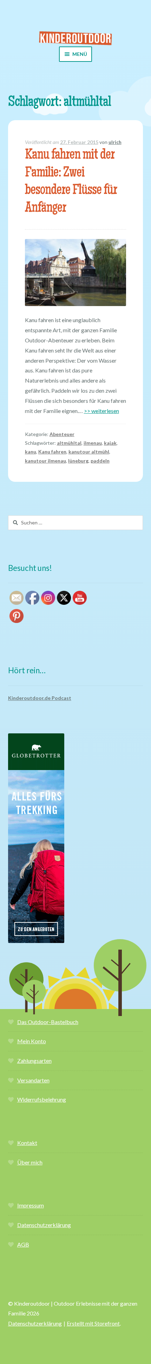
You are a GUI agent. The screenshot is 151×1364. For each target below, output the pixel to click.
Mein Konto (31, 1041)
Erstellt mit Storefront (93, 1323)
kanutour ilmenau (45, 461)
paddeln (100, 461)
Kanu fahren (52, 452)
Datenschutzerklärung (44, 1224)
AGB (23, 1244)
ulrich (115, 142)
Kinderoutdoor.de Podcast (39, 698)
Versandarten (33, 1080)
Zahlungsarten (34, 1060)
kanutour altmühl (88, 452)
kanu (30, 452)
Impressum (30, 1205)
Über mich (29, 1162)
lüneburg (78, 461)
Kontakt (27, 1142)
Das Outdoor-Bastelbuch (47, 1021)
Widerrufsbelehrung (41, 1099)
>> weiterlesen (101, 410)
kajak (110, 443)
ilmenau (93, 443)
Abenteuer (62, 434)
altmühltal (69, 443)
